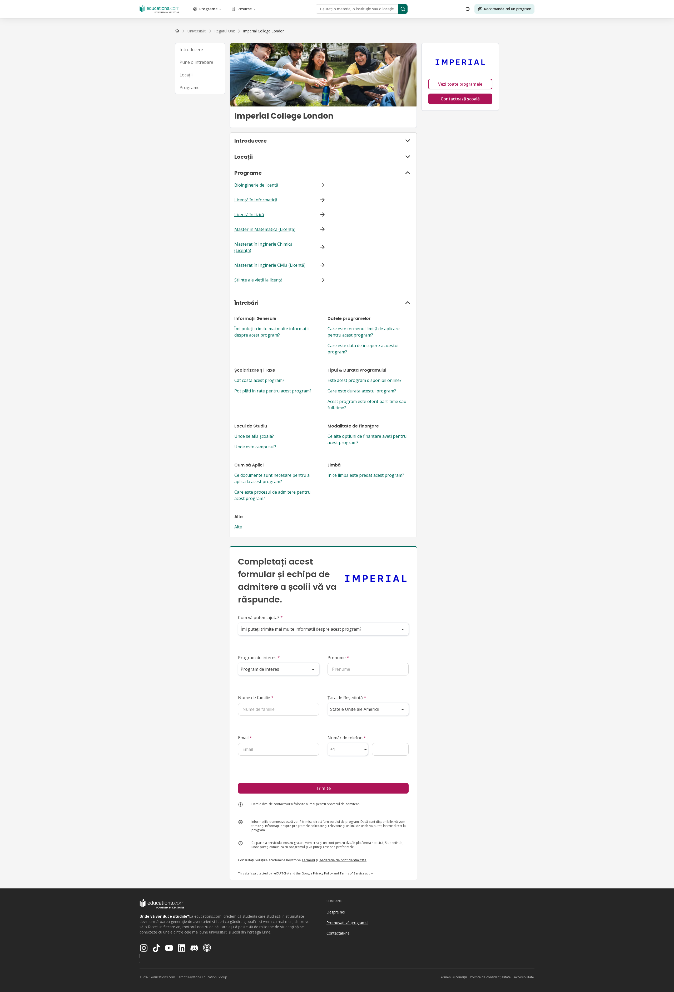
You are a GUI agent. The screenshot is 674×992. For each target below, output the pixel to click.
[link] (264, 31)
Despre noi (335, 912)
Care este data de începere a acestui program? (363, 349)
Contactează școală (460, 99)
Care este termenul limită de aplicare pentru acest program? (364, 332)
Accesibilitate (524, 977)
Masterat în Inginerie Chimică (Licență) (263, 247)
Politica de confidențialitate (490, 977)
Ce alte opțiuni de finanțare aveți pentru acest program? (367, 439)
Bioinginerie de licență (256, 185)
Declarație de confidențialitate (342, 860)
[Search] (403, 9)
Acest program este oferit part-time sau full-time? (367, 404)
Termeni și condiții (453, 977)
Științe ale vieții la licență (258, 280)
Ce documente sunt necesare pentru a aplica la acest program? (272, 478)
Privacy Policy (323, 873)
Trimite (323, 788)
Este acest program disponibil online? (365, 380)
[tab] (200, 49)
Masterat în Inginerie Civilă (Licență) (269, 265)
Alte (238, 527)
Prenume (338, 657)
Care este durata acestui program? (362, 391)
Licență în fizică (249, 214)
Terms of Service (352, 873)
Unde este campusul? (255, 447)
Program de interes (259, 657)
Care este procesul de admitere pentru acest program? (272, 495)
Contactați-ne (338, 933)
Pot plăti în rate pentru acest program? (272, 391)
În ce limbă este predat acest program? (366, 475)
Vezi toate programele (460, 84)
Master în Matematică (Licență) (264, 229)
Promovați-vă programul (347, 922)
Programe (208, 8)
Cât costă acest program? (259, 380)
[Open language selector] (467, 9)
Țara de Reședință (347, 698)
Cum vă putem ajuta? (260, 617)
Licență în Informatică (255, 200)
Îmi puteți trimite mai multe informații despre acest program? (271, 332)
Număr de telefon (347, 738)
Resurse (244, 8)
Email (245, 738)
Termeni (308, 860)
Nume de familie (256, 698)
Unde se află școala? (254, 436)
